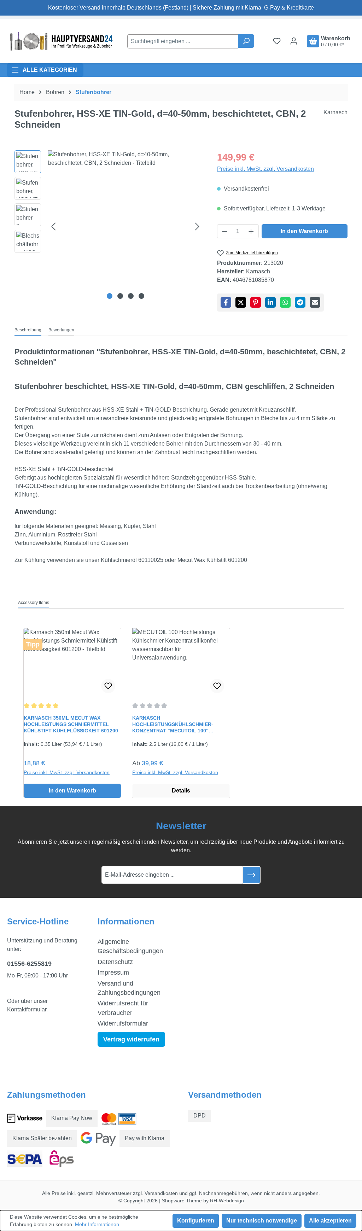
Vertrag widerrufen (131, 1039)
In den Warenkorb (304, 231)
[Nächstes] (197, 226)
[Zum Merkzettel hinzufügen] (108, 686)
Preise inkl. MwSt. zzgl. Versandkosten (265, 169)
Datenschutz (115, 961)
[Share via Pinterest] (255, 302)
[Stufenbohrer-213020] (125, 226)
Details (181, 791)
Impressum (113, 972)
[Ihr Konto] (293, 41)
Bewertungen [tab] (61, 329)
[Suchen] (246, 41)
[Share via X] (240, 302)
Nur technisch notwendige (261, 1221)
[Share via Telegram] (300, 302)
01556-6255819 (29, 963)
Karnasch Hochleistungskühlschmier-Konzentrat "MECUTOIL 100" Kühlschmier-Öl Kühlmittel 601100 (180, 724)
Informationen (126, 921)
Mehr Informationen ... (100, 1224)
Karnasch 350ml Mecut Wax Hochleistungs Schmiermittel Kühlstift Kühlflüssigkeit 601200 (71, 724)
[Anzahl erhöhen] (251, 231)
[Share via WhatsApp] (285, 302)
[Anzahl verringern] (224, 231)
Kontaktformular (26, 1009)
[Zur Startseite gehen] (60, 41)
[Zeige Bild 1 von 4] (109, 296)
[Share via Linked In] (270, 302)
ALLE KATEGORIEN (50, 70)
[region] (108, 226)
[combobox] (182, 41)
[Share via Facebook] (226, 302)
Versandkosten (161, 1193)
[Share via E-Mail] (315, 302)
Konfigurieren (195, 1221)
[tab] (27, 330)
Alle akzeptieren (330, 1221)
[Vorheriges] (53, 226)
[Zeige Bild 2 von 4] (120, 296)
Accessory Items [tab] (33, 602)
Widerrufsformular (123, 1023)
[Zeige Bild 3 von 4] (131, 296)
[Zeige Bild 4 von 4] (141, 296)
